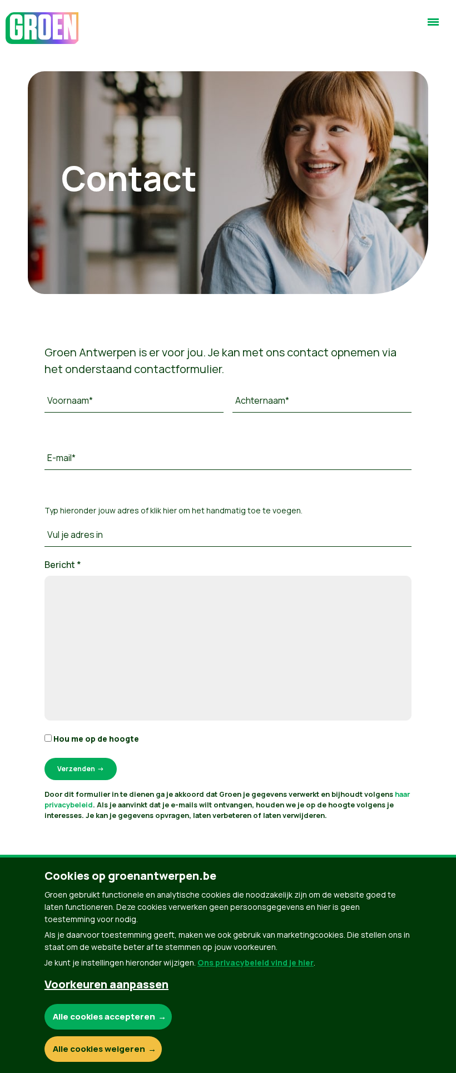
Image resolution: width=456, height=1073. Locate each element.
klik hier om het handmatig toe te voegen (225, 510)
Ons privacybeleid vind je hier (255, 962)
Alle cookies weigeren (99, 1049)
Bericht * (62, 564)
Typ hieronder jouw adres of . (173, 510)
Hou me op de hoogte (95, 738)
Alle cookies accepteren (104, 1016)
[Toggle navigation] (433, 27)
